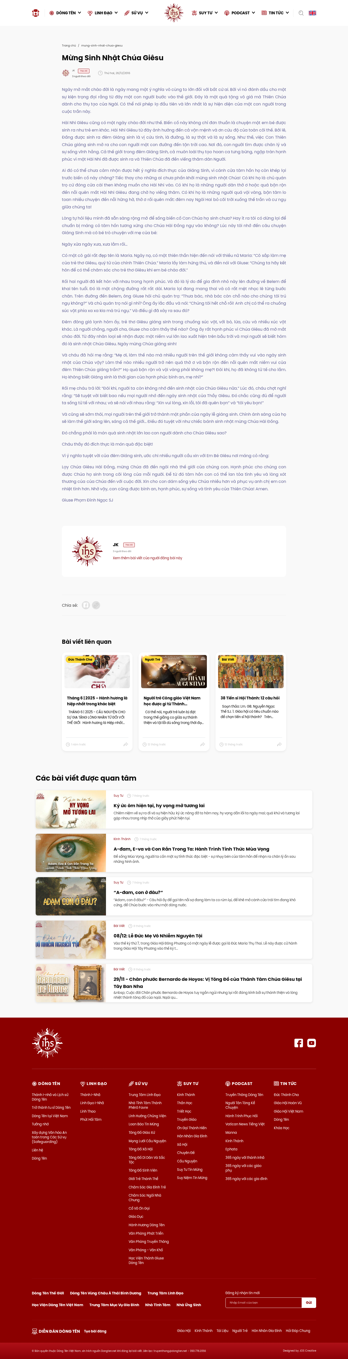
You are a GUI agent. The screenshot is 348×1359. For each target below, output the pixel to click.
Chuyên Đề (186, 1152)
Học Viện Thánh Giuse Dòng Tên (146, 1260)
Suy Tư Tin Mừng (190, 1169)
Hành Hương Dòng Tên (147, 1225)
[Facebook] (298, 1043)
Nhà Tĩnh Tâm (157, 1305)
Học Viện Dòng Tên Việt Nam (57, 1305)
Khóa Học (281, 1128)
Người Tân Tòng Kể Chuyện (240, 1105)
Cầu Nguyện (187, 1161)
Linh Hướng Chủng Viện (147, 1116)
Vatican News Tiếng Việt (245, 1124)
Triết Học (184, 1111)
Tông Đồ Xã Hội (141, 1149)
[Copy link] (96, 605)
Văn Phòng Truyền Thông (149, 1241)
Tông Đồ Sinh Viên (143, 1170)
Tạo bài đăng (95, 1331)
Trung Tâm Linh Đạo (144, 1094)
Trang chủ (69, 45)
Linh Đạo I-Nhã (92, 1103)
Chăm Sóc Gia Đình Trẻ (147, 1187)
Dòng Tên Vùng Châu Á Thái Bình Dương (105, 1293)
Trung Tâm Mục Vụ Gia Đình (114, 1305)
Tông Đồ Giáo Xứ (142, 1132)
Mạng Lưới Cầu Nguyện (147, 1141)
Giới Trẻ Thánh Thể (143, 1178)
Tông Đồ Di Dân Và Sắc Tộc (147, 1159)
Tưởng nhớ (40, 1124)
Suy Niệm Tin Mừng (192, 1177)
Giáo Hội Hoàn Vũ (288, 1103)
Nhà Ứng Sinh (189, 1305)
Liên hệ (37, 1150)
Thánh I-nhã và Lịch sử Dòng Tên (50, 1097)
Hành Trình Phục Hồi (241, 1116)
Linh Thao (88, 1111)
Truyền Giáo (186, 1119)
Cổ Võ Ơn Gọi (139, 1208)
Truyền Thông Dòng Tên (244, 1094)
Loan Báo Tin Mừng (144, 1124)
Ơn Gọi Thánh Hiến (192, 1128)
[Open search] (299, 13)
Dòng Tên (39, 1158)
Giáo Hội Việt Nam (288, 1111)
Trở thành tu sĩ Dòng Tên (51, 1107)
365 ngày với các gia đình (246, 1178)
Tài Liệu (222, 1330)
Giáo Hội (184, 1330)
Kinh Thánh (186, 1094)
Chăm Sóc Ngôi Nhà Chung (145, 1197)
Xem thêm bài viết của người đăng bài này (147, 558)
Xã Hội (182, 1144)
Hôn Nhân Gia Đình (192, 1136)
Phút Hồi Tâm (90, 1119)
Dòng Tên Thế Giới (48, 1293)
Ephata (231, 1149)
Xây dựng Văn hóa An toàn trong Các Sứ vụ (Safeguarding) (49, 1137)
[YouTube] (311, 1043)
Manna (231, 1132)
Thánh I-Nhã (90, 1094)
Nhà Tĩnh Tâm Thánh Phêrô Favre (145, 1105)
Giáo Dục (136, 1216)
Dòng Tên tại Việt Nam (50, 1116)
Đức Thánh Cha (286, 1094)
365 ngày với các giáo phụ (243, 1168)
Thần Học (184, 1103)
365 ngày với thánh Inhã (244, 1157)
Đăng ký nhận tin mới (242, 1293)
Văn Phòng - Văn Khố (146, 1250)
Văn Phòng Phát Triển (146, 1233)
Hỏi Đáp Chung (298, 1330)
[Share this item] (126, 744)
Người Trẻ (240, 1330)
